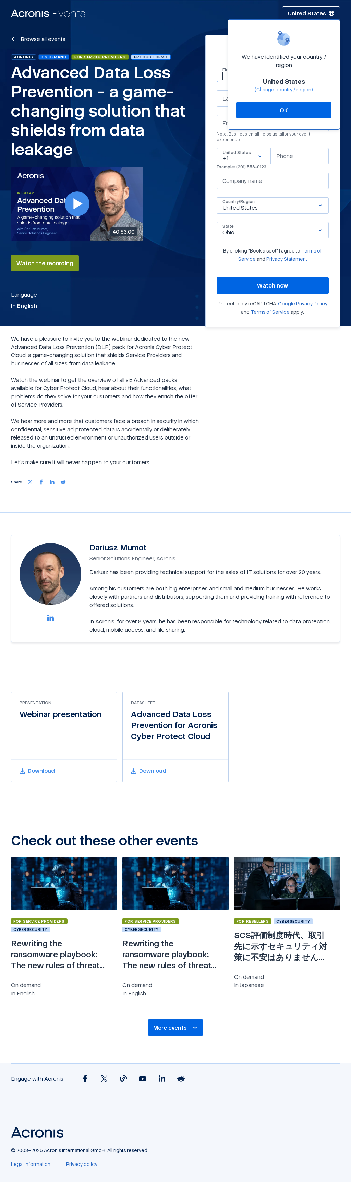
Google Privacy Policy (302, 303)
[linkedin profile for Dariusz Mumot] (50, 617)
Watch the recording (44, 263)
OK (284, 110)
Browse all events (42, 39)
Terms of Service (270, 311)
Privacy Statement (286, 259)
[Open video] (77, 203)
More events (170, 1027)
